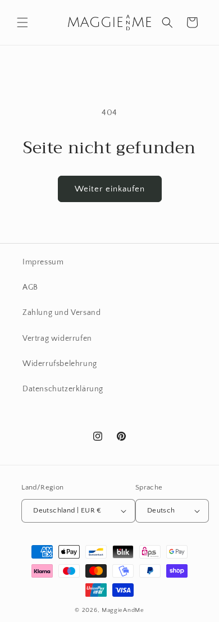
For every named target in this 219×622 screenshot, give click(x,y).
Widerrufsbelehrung (59, 363)
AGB (30, 287)
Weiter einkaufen (110, 189)
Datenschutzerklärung (62, 389)
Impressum (42, 262)
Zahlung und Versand (61, 312)
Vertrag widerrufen (57, 338)
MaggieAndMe (123, 610)
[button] (22, 22)
